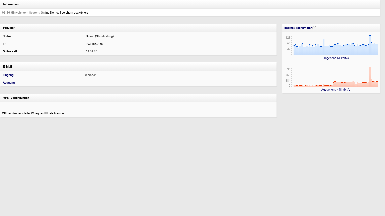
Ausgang (9, 82)
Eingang (8, 75)
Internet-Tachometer (298, 28)
